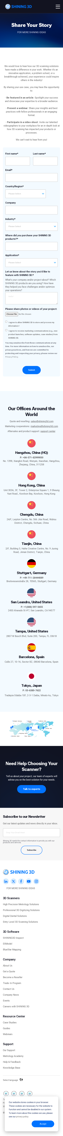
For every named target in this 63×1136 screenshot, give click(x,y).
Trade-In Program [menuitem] (12, 983)
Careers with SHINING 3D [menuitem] (16, 1006)
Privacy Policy (11, 357)
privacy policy (22, 1116)
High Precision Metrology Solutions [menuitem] (21, 904)
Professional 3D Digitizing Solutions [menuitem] (21, 910)
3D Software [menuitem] (11, 931)
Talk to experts (31, 789)
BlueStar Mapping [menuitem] (12, 949)
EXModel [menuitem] (7, 943)
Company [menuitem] (9, 959)
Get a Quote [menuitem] (9, 971)
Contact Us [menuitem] (8, 989)
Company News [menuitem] (11, 994)
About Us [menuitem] (7, 965)
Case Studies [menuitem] (10, 1022)
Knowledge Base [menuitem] (11, 1067)
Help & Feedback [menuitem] (12, 1062)
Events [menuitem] (6, 1000)
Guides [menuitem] (6, 1028)
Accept (43, 1124)
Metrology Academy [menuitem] (13, 1056)
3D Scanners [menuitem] (11, 898)
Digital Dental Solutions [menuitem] (15, 916)
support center (47, 431)
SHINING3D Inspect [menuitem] (13, 938)
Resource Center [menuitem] (14, 1016)
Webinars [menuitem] (7, 1034)
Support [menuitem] (8, 1044)
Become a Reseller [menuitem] (12, 977)
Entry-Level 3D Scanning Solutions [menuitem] (20, 921)
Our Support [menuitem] (9, 1050)
